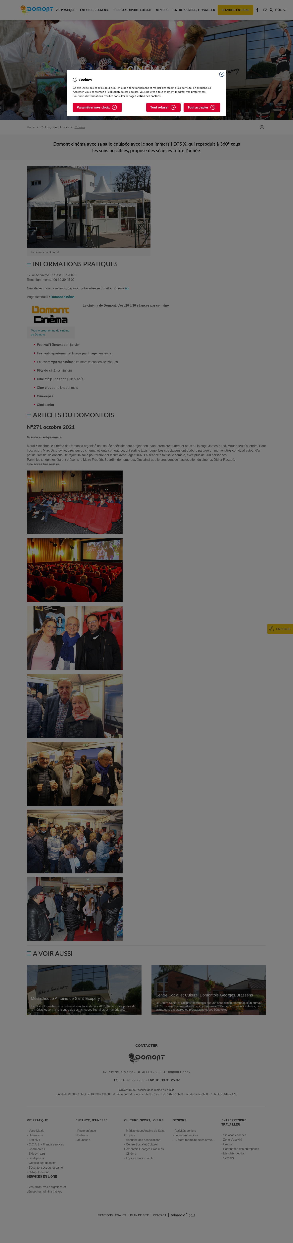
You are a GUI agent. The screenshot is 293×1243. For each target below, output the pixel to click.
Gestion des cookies (148, 96)
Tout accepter (198, 107)
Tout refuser (159, 107)
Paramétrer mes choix (93, 107)
